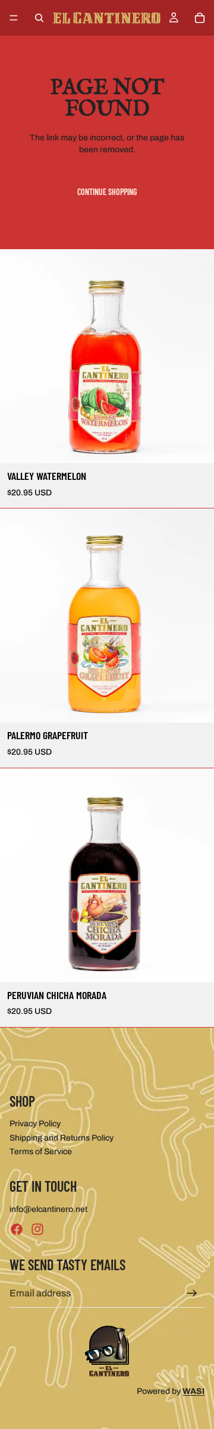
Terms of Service (41, 1151)
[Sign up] (192, 1293)
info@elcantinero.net (48, 1209)
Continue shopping (107, 192)
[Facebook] (17, 1229)
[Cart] (200, 18)
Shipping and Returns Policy (62, 1137)
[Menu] (13, 18)
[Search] (39, 18)
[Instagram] (37, 1229)
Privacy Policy (35, 1123)
